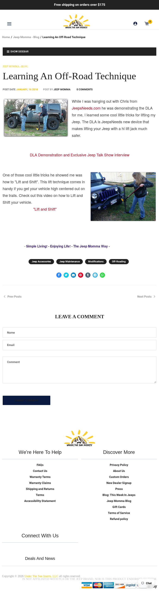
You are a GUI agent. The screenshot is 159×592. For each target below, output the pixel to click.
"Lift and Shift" (45, 209)
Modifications (96, 261)
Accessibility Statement (40, 501)
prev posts (14, 296)
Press (119, 489)
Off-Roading (119, 261)
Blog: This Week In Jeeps (118, 495)
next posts (144, 296)
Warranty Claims (40, 483)
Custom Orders (119, 477)
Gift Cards (119, 507)
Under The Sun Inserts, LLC (41, 576)
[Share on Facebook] (58, 275)
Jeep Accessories (41, 261)
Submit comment (27, 400)
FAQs (40, 465)
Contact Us (40, 471)
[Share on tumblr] (87, 275)
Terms (40, 495)
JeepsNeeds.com (86, 108)
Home (6, 37)
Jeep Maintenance (69, 261)
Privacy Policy (119, 465)
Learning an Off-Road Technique (69, 75)
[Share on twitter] (66, 275)
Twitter (5, 549)
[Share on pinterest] (80, 275)
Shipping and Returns (40, 489)
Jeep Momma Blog (119, 501)
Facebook (14, 549)
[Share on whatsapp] (102, 275)
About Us (119, 471)
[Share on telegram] (95, 275)
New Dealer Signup (118, 483)
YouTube (22, 549)
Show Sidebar (19, 51)
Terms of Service (119, 513)
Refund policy (119, 519)
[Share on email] (73, 275)
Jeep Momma (62, 89)
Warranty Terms (40, 477)
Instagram (31, 549)
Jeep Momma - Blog (26, 37)
